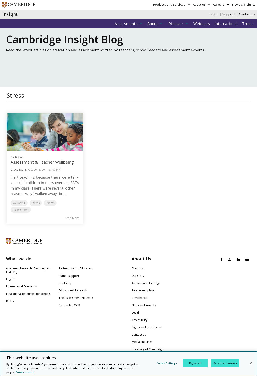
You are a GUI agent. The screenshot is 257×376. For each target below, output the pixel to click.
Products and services (169, 4)
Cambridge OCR (69, 305)
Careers (219, 4)
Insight (10, 14)
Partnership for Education (76, 268)
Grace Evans (19, 169)
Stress (36, 203)
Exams (50, 203)
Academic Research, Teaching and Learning (28, 270)
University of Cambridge (147, 349)
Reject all (195, 363)
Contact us (247, 14)
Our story (138, 276)
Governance (139, 298)
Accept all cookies (225, 363)
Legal (135, 312)
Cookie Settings (167, 363)
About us (199, 4)
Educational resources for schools (28, 294)
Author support (69, 276)
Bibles (10, 301)
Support (228, 14)
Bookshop (65, 283)
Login (214, 14)
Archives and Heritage (146, 283)
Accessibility (139, 320)
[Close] (250, 363)
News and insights (144, 305)
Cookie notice (25, 372)
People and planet (144, 290)
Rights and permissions (147, 327)
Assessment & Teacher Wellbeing (42, 162)
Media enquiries (142, 342)
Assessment (21, 210)
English (10, 279)
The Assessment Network (76, 298)
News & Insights (243, 4)
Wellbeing (19, 203)
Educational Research (73, 290)
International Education (21, 286)
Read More (72, 218)
